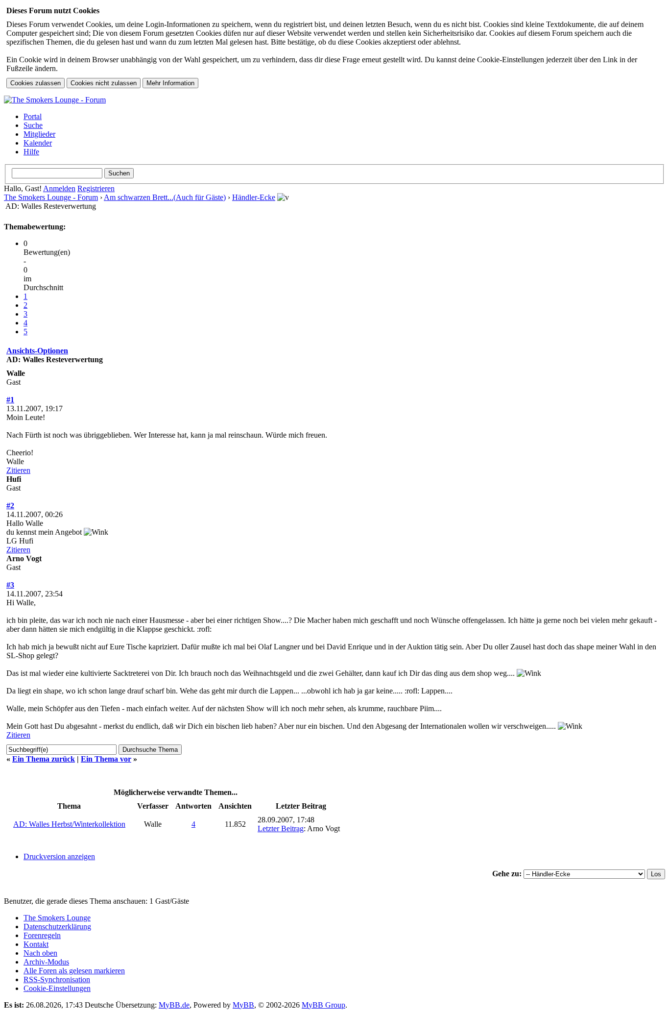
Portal (33, 116)
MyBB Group (323, 1005)
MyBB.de (174, 1005)
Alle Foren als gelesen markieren (74, 970)
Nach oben (40, 953)
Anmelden (59, 188)
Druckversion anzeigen (59, 856)
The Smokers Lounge (57, 918)
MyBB (243, 1005)
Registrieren (96, 188)
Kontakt (36, 944)
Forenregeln (42, 935)
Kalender (38, 143)
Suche (33, 125)
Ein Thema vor (106, 759)
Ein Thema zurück (43, 759)
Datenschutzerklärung (57, 926)
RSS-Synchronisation (57, 979)
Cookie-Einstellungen (57, 988)
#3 (10, 585)
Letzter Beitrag (281, 828)
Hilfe (31, 152)
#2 (10, 505)
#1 (10, 400)
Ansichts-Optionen (37, 350)
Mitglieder (39, 134)
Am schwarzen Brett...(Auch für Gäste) (165, 197)
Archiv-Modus (46, 962)
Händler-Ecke (253, 197)
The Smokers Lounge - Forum (51, 197)
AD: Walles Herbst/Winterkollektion (69, 824)
